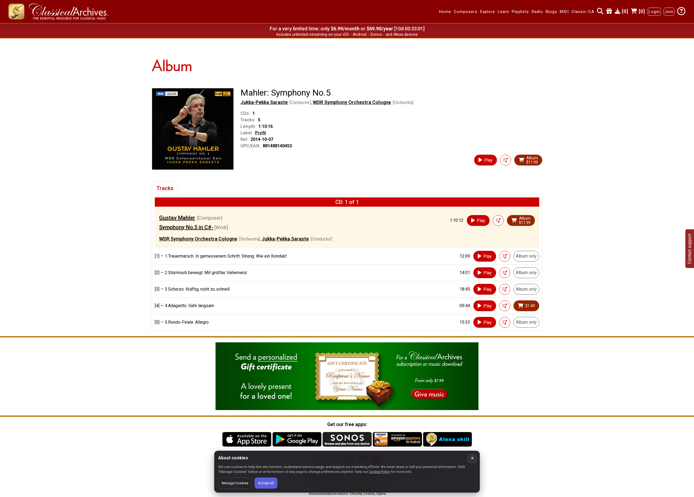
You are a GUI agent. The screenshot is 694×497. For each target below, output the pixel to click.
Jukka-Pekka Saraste (264, 102)
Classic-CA (582, 11)
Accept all (266, 483)
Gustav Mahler (177, 218)
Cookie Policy (379, 472)
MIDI (564, 11)
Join (669, 11)
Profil (260, 132)
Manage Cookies (235, 483)
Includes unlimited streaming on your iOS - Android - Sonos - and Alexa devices (347, 34)
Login (654, 11)
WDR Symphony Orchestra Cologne (352, 102)
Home (445, 11)
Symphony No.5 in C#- (186, 227)
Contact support (689, 248)
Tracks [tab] (165, 188)
